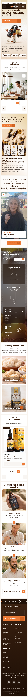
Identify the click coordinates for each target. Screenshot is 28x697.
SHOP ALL (12, 103)
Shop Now (7, 464)
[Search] (15, 6)
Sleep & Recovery (6, 638)
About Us (17, 628)
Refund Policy (5, 673)
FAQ (4, 652)
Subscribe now (10, 619)
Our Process (18, 632)
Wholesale (6, 661)
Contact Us (18, 642)
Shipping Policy (14, 673)
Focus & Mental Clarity (7, 644)
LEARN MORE (17, 259)
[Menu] (4, 6)
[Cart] (23, 6)
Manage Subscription (6, 666)
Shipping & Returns (6, 657)
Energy (5, 628)
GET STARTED (7, 21)
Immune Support (5, 633)
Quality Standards (18, 637)
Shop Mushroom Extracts (12, 591)
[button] (7, 454)
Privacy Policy (22, 673)
